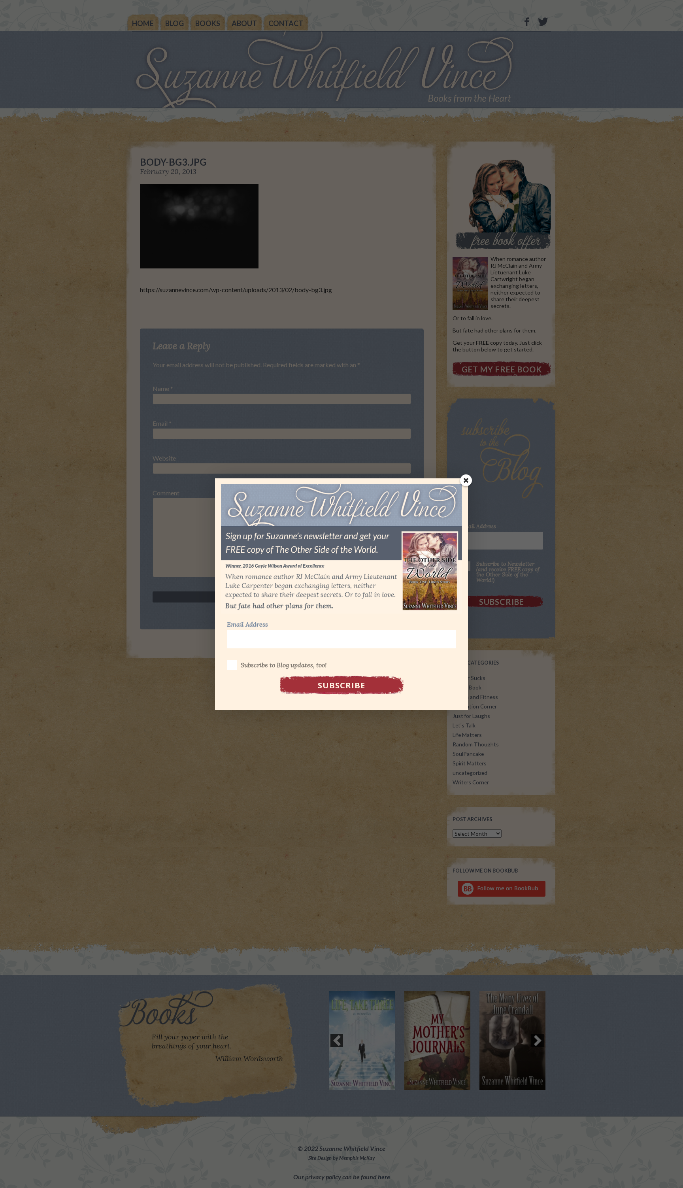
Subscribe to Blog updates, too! (283, 665)
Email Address (247, 624)
